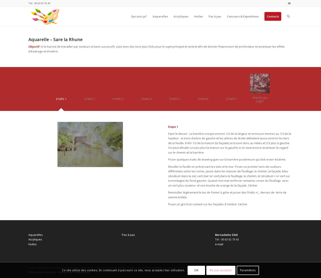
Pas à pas (128, 235)
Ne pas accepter (221, 270)
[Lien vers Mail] (289, 3)
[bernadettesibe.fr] (45, 16)
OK (196, 270)
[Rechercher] (288, 16)
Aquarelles (35, 235)
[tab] (61, 101)
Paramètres (248, 270)
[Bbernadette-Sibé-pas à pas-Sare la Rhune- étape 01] (90, 144)
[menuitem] (139, 16)
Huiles (32, 244)
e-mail (219, 244)
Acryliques (35, 239)
